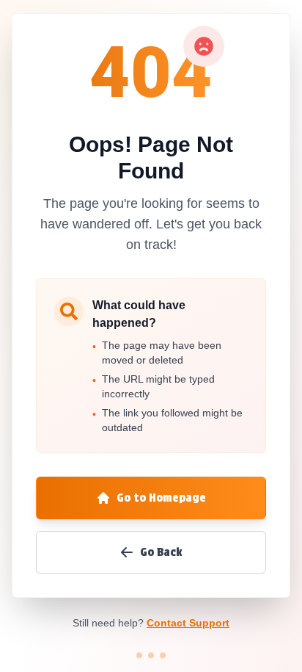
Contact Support (188, 623)
